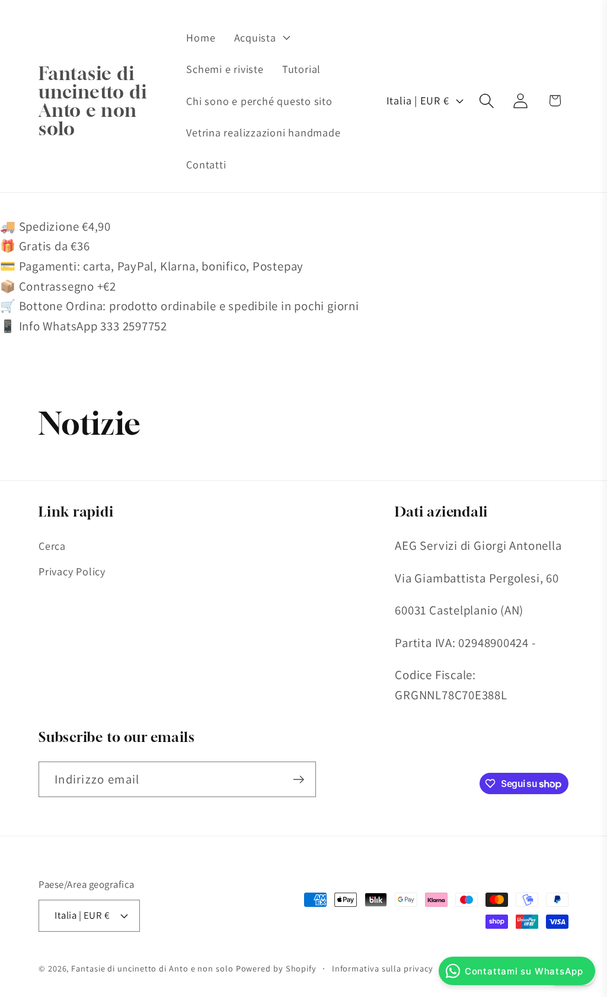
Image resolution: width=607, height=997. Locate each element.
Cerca (52, 546)
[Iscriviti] (298, 780)
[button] (261, 37)
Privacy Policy (72, 571)
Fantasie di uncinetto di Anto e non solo (152, 968)
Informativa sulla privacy (382, 968)
